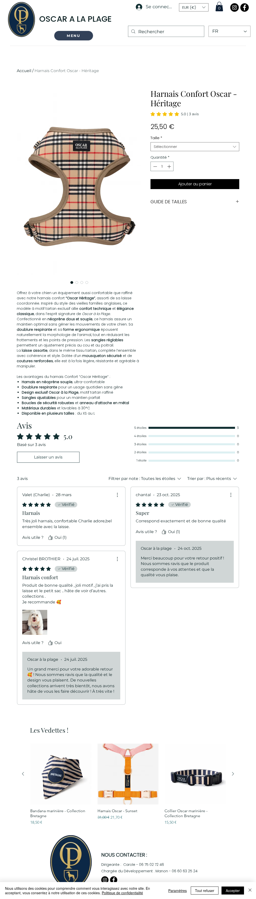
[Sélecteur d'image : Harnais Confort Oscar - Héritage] (71, 282)
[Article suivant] (233, 774)
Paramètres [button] (177, 890)
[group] (128, 784)
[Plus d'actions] (117, 495)
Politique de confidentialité (122, 892)
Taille (156, 138)
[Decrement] (154, 166)
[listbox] (193, 7)
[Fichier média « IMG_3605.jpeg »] (34, 622)
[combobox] (194, 146)
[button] (73, 36)
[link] (174, 114)
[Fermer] (250, 890)
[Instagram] (234, 7)
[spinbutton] (162, 166)
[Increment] (169, 166)
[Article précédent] (23, 774)
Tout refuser (204, 890)
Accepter (233, 890)
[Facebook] (244, 7)
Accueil (24, 70)
